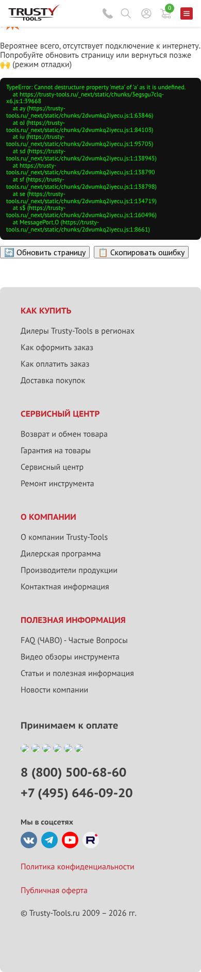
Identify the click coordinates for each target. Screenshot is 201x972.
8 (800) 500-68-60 (108, 13)
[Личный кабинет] (146, 13)
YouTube (70, 840)
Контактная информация (65, 587)
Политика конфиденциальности (78, 867)
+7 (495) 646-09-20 (76, 793)
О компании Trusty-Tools (64, 537)
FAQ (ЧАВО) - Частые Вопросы (74, 640)
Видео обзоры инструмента (70, 657)
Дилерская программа (61, 554)
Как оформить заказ (57, 347)
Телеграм (49, 840)
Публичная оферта (54, 890)
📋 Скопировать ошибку (141, 252)
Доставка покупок (53, 380)
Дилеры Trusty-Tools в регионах (78, 331)
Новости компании (54, 690)
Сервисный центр (52, 467)
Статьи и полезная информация (77, 673)
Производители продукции (69, 570)
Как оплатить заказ (55, 364)
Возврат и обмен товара (64, 434)
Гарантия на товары (56, 451)
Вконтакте (29, 840)
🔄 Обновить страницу (45, 252)
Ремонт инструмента (57, 484)
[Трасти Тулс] (34, 18)
